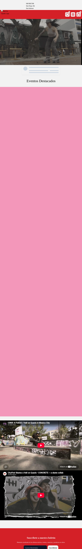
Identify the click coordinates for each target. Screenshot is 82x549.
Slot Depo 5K (30, 6)
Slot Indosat (30, 8)
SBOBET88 (30, 3)
